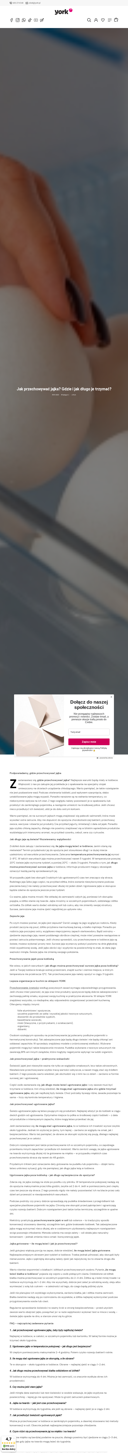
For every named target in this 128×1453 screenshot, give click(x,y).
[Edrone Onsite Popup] (64, 726)
